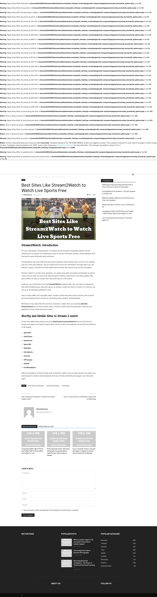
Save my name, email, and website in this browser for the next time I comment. (51, 510)
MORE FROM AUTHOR (46, 426)
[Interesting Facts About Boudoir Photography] (66, 553)
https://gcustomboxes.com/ (44, 412)
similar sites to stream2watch (36, 385)
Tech (28, 177)
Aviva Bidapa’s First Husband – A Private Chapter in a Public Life (118, 192)
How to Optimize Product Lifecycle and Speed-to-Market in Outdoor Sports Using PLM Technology (84, 451)
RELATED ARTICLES (29, 426)
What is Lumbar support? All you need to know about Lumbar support (83, 542)
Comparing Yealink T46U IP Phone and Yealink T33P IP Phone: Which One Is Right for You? (32, 451)
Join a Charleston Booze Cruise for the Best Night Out (117, 219)
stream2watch (66, 385)
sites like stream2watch (52, 385)
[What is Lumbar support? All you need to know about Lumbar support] (66, 542)
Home (23, 177)
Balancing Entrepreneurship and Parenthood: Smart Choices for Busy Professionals (117, 186)
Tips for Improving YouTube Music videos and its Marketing (79, 398)
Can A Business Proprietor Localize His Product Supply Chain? (38, 398)
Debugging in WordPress (64, 145)
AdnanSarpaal (27, 195)
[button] (133, 175)
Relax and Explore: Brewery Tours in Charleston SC (118, 206)
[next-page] (26, 459)
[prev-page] (22, 459)
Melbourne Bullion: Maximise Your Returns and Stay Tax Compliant (118, 199)
